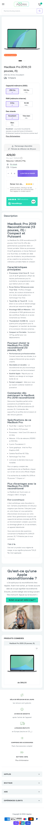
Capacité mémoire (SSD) (16, 86)
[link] (37, 649)
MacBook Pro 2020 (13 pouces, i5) (22, 643)
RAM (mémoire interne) (16, 99)
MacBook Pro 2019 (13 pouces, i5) (17, 69)
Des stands (11, 111)
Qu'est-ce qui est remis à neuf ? (22, 600)
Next (37, 663)
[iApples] (21, 4)
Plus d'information (22, 760)
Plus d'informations (13, 136)
